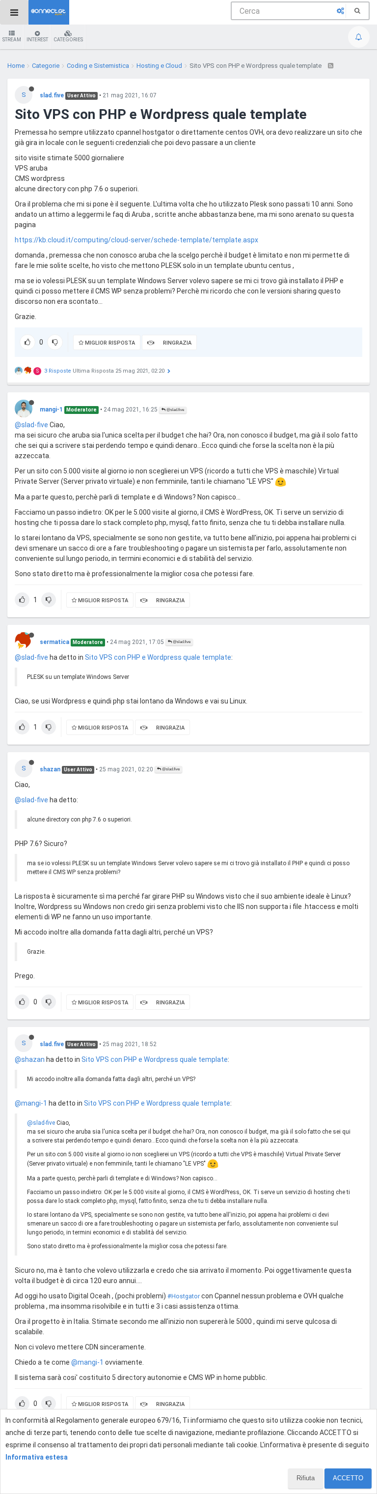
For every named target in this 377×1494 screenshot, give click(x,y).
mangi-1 (51, 409)
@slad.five (174, 410)
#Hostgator (183, 1296)
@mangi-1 (31, 1103)
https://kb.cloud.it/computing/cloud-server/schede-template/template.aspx (136, 240)
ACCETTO (348, 1478)
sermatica (54, 642)
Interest (37, 39)
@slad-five (31, 425)
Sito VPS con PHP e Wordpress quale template (158, 657)
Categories (68, 39)
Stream (11, 39)
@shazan (30, 1059)
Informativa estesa (36, 1457)
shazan (50, 769)
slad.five (52, 95)
